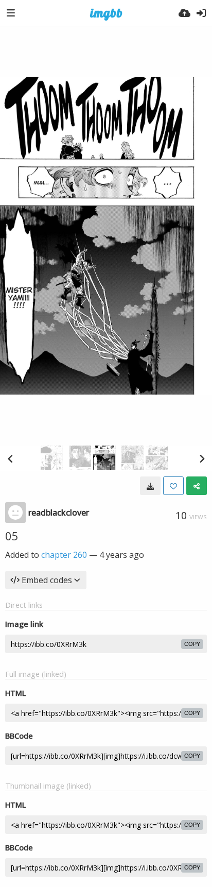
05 (12, 535)
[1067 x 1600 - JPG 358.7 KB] (150, 485)
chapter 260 (64, 554)
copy (192, 644)
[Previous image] (10, 458)
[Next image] (201, 458)
